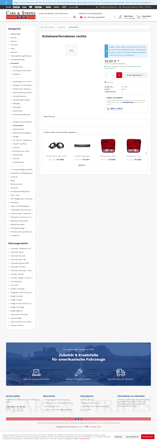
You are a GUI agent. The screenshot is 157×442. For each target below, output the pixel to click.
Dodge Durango (17, 296)
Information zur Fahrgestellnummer (58, 403)
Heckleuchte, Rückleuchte (23, 89)
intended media (95, 427)
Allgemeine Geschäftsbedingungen (95, 406)
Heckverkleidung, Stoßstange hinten (23, 92)
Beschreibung (49, 116)
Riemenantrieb (16, 184)
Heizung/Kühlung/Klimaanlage (22, 56)
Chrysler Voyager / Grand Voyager (22, 278)
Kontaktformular (128, 102)
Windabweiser (18, 162)
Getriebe (14, 52)
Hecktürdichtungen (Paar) (56, 156)
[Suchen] (74, 17)
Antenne (16, 147)
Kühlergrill (17, 107)
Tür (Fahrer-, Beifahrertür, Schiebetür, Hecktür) (23, 140)
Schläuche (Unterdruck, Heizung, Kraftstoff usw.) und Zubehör (22, 217)
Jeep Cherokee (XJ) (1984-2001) (22, 322)
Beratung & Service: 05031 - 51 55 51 (136, 7)
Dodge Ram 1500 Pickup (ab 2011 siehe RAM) (22, 292)
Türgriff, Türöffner (20, 144)
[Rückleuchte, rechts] (108, 146)
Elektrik (14, 41)
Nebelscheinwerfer (20, 118)
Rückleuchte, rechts (108, 156)
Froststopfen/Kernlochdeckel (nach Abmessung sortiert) (22, 210)
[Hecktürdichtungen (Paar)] (56, 146)
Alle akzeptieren (132, 437)
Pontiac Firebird (17, 325)
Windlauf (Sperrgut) (82, 156)
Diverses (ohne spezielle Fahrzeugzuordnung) (22, 232)
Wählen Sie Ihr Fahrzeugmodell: (90, 13)
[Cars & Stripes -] (21, 15)
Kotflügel (16, 103)
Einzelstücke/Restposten (20, 191)
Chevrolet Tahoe (17, 252)
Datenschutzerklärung (90, 403)
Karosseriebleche (19, 96)
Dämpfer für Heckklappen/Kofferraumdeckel (23, 85)
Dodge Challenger (17, 307)
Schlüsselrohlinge (17, 228)
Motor (13, 180)
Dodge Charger (16, 300)
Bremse (13, 37)
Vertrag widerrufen (52, 406)
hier (134, 406)
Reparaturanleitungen (19, 221)
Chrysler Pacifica (17, 274)
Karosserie (15, 63)
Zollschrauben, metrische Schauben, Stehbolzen (22, 213)
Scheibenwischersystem (22, 122)
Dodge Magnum (17, 311)
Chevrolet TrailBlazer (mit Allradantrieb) (22, 248)
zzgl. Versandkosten (119, 63)
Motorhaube (17, 111)
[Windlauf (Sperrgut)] (82, 146)
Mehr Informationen (82, 438)
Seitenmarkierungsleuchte (23, 133)
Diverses (16, 158)
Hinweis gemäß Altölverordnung (57, 400)
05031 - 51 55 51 (116, 108)
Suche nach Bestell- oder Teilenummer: (53, 13)
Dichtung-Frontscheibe (22, 70)
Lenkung (14, 177)
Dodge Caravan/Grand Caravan (22, 303)
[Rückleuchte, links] (134, 146)
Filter (13, 48)
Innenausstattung (17, 59)
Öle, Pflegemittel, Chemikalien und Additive (22, 199)
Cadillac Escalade (17, 289)
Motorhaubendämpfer (21, 114)
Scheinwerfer (18, 125)
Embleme (16, 74)
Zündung (14, 188)
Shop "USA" (15, 195)
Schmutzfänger (19, 166)
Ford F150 (14, 285)
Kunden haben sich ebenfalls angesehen (60, 132)
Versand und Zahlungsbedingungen (58, 410)
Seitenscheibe (18, 129)
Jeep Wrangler (16, 318)
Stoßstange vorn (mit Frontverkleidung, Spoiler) (23, 81)
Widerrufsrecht (87, 400)
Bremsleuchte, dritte (21, 151)
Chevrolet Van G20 (18, 256)
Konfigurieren (148, 437)
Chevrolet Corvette (18, 267)
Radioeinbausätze (17, 224)
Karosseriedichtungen (21, 100)
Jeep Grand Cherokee (19, 314)
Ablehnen (118, 437)
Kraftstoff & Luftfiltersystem (22, 173)
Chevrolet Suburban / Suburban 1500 (22, 270)
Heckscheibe (18, 155)
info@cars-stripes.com (108, 7)
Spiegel (16, 136)
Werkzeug (14, 202)
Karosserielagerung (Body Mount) (23, 169)
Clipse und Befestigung (20, 206)
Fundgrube (15, 235)
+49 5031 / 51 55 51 (15, 406)
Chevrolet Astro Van (18, 259)
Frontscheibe (18, 78)
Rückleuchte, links (134, 156)
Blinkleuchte (18, 67)
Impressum (86, 410)
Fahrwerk (14, 45)
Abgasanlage (15, 34)
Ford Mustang (16, 281)
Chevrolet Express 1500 (20, 263)
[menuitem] (127, 17)
